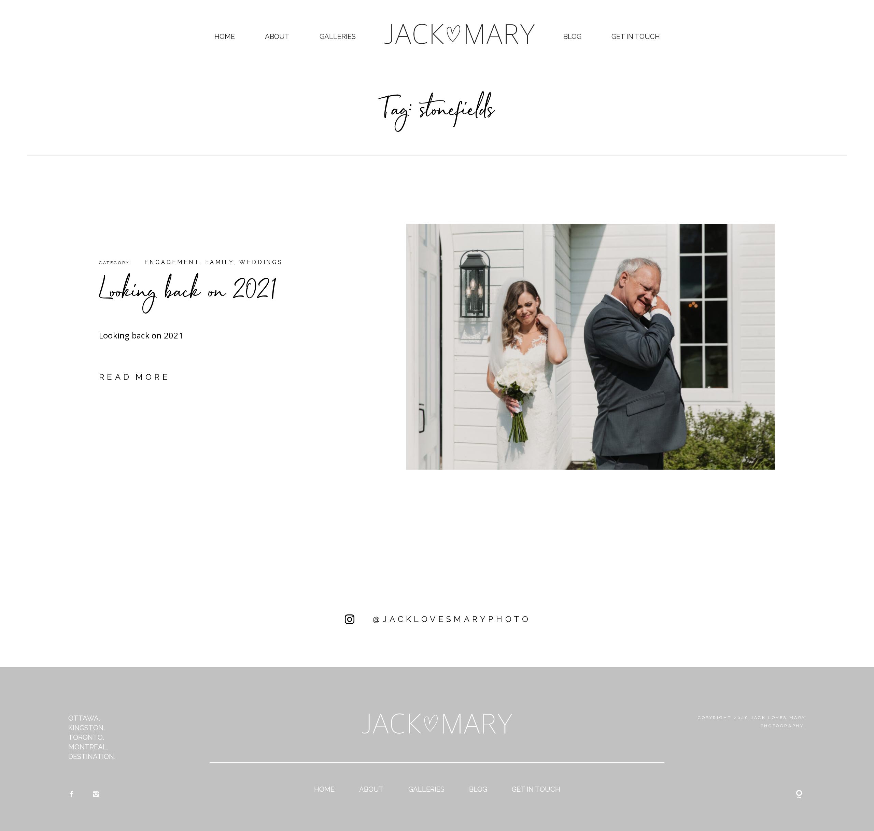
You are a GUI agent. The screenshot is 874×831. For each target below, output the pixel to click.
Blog (572, 36)
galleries (338, 36)
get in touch (635, 36)
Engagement (171, 262)
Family (219, 262)
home (224, 36)
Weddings (261, 262)
